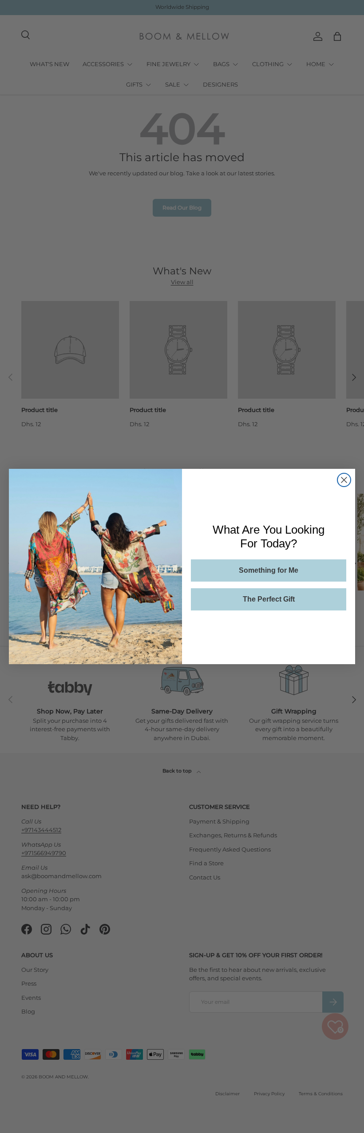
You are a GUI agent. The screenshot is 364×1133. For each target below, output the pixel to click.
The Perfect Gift (269, 599)
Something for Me (268, 570)
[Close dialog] (344, 480)
